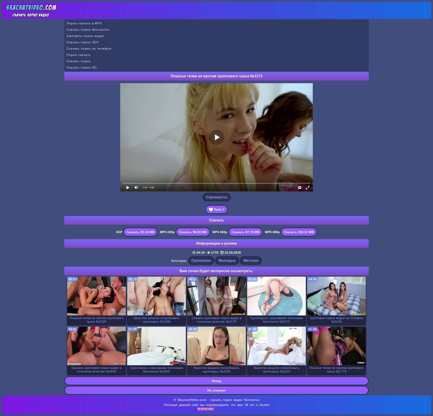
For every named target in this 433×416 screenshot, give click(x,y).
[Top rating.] (206, 409)
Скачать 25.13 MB (140, 232)
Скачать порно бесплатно (88, 29)
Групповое (201, 260)
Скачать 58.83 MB (193, 232)
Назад (216, 381)
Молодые (227, 260)
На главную (216, 390)
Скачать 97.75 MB (245, 232)
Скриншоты (216, 197)
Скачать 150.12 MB (299, 232)
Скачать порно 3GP (83, 42)
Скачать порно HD (82, 67)
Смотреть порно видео (85, 36)
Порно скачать (79, 55)
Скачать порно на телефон (89, 48)
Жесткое (250, 260)
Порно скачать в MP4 (84, 23)
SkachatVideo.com (191, 400)
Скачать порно (79, 61)
